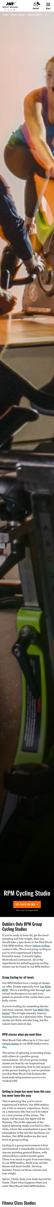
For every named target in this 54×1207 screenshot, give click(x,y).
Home (5, 14)
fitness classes (18, 14)
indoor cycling (41, 945)
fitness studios (35, 14)
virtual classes (10, 1043)
